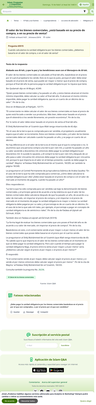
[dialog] (47, 398)
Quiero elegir (86, 401)
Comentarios (34, 382)
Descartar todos (28, 401)
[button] (15, 312)
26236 (41, 269)
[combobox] (43, 11)
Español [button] (86, 4)
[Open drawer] (93, 4)
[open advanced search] (84, 11)
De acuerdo (9, 401)
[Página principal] (7, 20)
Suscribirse (65, 345)
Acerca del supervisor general (54, 382)
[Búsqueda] (92, 11)
